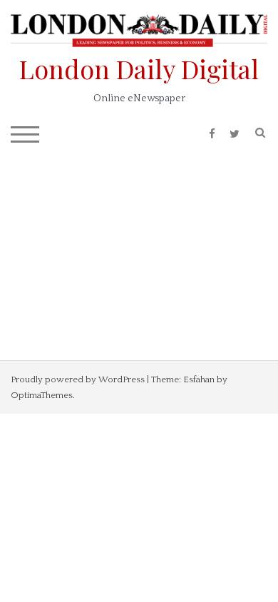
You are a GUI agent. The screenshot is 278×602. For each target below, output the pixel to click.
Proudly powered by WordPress (78, 379)
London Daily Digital (139, 68)
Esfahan (199, 379)
